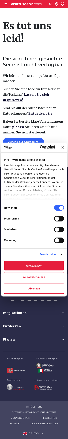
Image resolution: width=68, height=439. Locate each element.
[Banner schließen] (63, 147)
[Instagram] (22, 299)
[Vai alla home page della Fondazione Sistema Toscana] (15, 387)
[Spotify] (55, 299)
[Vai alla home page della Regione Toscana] (16, 370)
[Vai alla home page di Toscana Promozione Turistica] (47, 387)
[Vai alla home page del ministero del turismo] (47, 370)
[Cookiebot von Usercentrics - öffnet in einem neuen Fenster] (41, 147)
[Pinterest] (35, 299)
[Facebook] (12, 299)
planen (18, 127)
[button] (34, 313)
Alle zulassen (34, 265)
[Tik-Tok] (29, 299)
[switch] (59, 218)
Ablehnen (34, 288)
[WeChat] (49, 299)
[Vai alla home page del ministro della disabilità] (47, 365)
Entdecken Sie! (40, 113)
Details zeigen (48, 254)
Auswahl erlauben (34, 276)
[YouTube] (42, 299)
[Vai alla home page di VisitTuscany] (26, 4)
